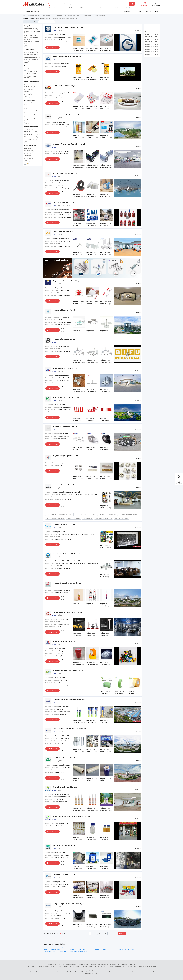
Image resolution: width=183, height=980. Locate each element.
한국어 (106, 966)
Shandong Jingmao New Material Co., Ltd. (67, 583)
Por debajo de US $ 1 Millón (32, 103)
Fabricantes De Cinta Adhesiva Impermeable (158, 42)
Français (65, 966)
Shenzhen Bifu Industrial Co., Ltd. (64, 339)
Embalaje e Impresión (32, 29)
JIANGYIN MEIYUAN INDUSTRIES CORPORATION (69, 729)
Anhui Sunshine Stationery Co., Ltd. (65, 86)
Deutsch (78, 966)
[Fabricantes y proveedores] (33, 4)
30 (60, 933)
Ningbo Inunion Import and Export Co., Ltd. (67, 281)
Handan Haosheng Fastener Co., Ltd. (65, 368)
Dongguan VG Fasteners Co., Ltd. (64, 310)
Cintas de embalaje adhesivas (128, 514)
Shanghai (28, 158)
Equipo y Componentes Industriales (31, 38)
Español (72, 966)
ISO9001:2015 (30, 87)
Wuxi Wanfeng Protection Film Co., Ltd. (66, 758)
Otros (27, 92)
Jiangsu (28, 155)
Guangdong (29, 148)
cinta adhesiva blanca (121, 518)
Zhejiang (28, 153)
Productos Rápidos (114, 964)
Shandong (29, 151)
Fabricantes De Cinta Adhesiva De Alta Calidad (105, 947)
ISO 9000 (28, 94)
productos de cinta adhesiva (108, 514)
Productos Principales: (52, 37)
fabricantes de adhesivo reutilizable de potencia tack (113, 8)
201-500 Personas (31, 137)
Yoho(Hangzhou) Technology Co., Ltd (65, 845)
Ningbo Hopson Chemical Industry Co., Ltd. (67, 57)
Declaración (61, 964)
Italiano (91, 966)
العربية (111, 966)
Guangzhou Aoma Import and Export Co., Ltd (68, 670)
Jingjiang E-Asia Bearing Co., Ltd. (64, 875)
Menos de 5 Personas (32, 134)
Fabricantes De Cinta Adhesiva (77, 947)
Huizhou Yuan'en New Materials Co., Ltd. (66, 173)
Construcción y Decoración (32, 32)
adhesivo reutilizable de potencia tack (86, 514)
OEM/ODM (29, 68)
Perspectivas (124, 964)
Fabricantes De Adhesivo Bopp (154, 32)
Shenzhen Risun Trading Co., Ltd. (64, 525)
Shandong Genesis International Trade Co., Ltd (69, 700)
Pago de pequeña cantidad (30, 77)
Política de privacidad (83, 964)
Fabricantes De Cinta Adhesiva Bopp (53, 947)
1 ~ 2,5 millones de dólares (32, 119)
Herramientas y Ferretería (31, 42)
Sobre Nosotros (52, 964)
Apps (147, 11)
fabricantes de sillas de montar (71, 8)
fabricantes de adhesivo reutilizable (89, 8)
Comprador (127, 11)
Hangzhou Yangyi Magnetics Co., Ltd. (65, 456)
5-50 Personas (30, 129)
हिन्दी (124, 966)
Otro (26, 62)
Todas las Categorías (31, 11)
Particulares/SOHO (31, 59)
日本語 (59, 966)
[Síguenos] (131, 964)
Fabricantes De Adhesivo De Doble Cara (157, 47)
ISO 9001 (28, 84)
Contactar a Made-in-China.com (99, 964)
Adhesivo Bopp (87, 518)
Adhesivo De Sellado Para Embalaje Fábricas (55, 951)
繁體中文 (53, 966)
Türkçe (135, 966)
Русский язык (98, 966)
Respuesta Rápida (31, 71)
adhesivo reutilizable (65, 514)
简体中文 (47, 966)
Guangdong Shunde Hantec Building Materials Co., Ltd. (71, 816)
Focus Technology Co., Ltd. (88, 970)
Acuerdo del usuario (71, 964)
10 (57, 933)
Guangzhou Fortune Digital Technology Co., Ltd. (69, 144)
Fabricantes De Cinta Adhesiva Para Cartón (158, 39)
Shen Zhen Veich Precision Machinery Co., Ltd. (69, 554)
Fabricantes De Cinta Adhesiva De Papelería (158, 34)
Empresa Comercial (31, 52)
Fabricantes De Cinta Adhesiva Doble (156, 49)
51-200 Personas (31, 132)
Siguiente (121, 933)
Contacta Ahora (53, 47)
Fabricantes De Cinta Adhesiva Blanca (156, 37)
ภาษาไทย (129, 966)
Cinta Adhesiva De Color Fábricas (127, 949)
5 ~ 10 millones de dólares (32, 111)
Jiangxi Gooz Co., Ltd (63, 202)
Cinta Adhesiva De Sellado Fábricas (78, 951)
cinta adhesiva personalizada (55, 518)
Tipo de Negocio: (50, 34)
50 (64, 933)
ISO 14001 (28, 89)
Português (84, 966)
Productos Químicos (32, 35)
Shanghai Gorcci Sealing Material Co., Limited (68, 27)
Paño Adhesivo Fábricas (100, 949)
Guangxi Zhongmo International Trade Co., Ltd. (69, 904)
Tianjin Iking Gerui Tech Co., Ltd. (64, 232)
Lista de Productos (30, 21)
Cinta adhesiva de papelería (103, 518)
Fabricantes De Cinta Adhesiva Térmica (156, 44)
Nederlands (118, 966)
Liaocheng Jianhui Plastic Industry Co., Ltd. (67, 612)
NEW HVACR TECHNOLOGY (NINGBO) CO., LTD (68, 427)
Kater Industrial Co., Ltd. (65, 787)
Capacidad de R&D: (51, 39)
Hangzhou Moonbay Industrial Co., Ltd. (66, 397)
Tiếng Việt (141, 966)
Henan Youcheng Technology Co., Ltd (65, 641)
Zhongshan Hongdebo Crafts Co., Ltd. (65, 485)
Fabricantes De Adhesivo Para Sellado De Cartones (130, 947)
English (41, 966)
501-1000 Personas (31, 139)
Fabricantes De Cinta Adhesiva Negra (78, 949)
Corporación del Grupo (32, 57)
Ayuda (140, 11)
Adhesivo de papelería (73, 518)
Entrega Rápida (31, 74)
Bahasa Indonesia (151, 966)
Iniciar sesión (156, 5)
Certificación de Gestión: (52, 412)
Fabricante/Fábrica (31, 54)
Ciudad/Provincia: (50, 42)
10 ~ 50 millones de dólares (32, 107)
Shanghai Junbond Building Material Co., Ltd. (68, 115)
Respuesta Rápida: (50, 217)
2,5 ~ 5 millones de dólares (32, 115)
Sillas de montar (51, 514)
